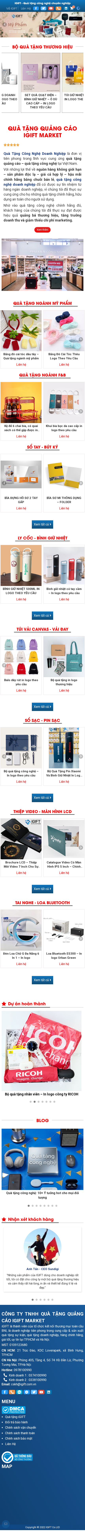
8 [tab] (56, 1206)
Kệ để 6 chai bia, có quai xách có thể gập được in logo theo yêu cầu (21, 428)
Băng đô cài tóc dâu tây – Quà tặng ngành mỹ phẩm (21, 356)
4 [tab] (42, 1102)
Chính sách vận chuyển (20, 1427)
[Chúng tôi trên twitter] (43, 8)
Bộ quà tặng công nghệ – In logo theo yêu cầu (21, 773)
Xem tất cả (42, 524)
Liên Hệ (26, 8)
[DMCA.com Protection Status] (42, 1410)
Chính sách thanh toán (20, 1433)
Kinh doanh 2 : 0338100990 (27, 1380)
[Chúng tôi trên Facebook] (36, 8)
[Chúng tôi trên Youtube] (51, 8)
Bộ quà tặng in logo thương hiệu (64, 682)
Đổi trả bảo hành (16, 1422)
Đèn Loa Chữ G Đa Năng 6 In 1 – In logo (21, 956)
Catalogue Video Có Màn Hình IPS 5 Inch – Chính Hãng (64, 865)
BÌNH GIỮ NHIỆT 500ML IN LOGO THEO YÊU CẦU (21, 591)
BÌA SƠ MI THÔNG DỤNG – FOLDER (64, 500)
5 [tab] (46, 1102)
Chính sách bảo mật (18, 1438)
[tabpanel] (42, 24)
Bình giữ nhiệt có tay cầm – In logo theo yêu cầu (64, 591)
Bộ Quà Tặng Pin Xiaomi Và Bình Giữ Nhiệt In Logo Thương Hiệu (64, 774)
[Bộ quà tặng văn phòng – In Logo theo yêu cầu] (47, 72)
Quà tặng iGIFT (15, 1417)
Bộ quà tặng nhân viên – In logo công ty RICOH (41, 1094)
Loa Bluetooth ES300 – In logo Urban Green (64, 956)
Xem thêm (42, 229)
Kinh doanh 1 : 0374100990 (27, 1375)
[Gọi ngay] (58, 8)
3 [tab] (46, 33)
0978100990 (23, 1370)
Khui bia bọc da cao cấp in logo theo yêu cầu (64, 428)
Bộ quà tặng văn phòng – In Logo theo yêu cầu (47, 99)
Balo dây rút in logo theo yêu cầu (21, 682)
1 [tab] (39, 33)
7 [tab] (54, 1102)
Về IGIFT (11, 8)
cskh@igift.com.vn (23, 1384)
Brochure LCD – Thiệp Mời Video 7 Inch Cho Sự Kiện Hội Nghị (21, 865)
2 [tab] (42, 33)
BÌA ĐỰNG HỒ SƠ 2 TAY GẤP (21, 500)
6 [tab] (50, 1102)
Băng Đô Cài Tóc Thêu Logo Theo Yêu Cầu (64, 356)
